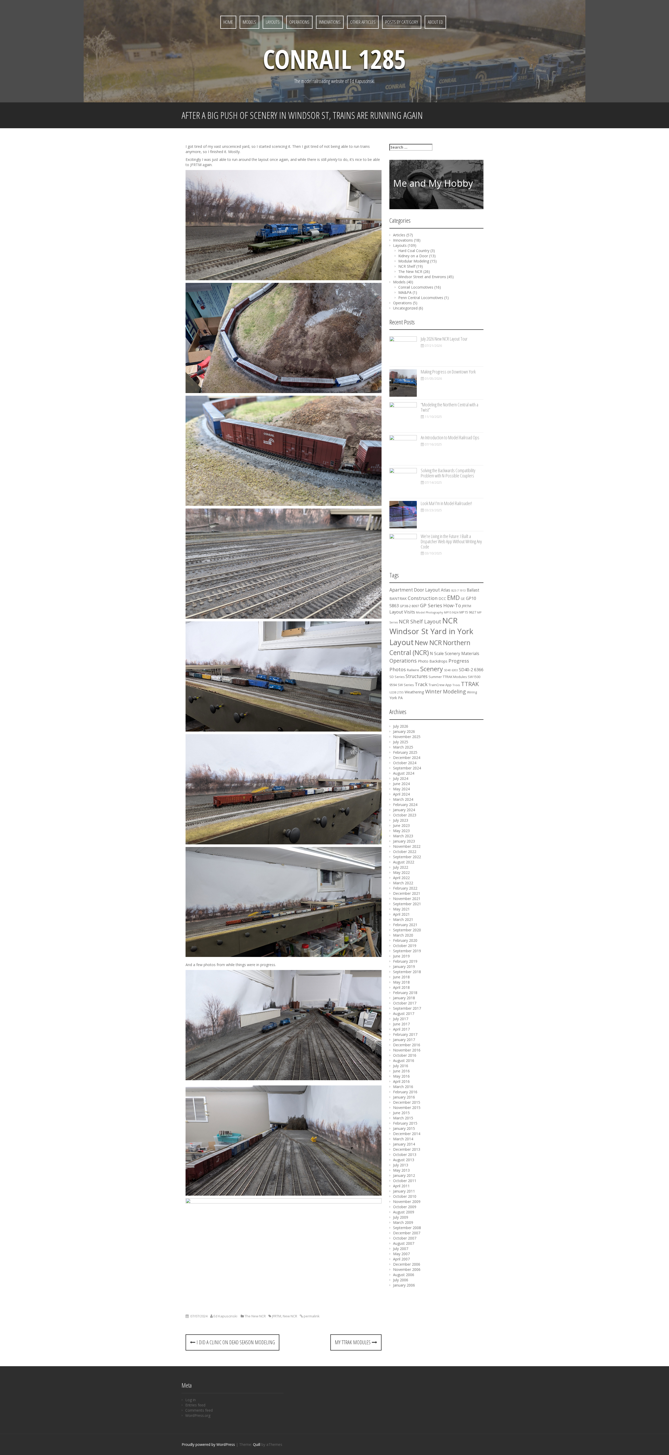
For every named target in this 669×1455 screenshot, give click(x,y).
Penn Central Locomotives (420, 297)
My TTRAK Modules (353, 1342)
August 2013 (403, 1159)
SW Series (406, 685)
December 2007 (406, 1232)
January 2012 (404, 1175)
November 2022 (406, 846)
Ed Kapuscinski (225, 1316)
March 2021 (403, 919)
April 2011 (401, 1185)
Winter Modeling (445, 691)
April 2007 (401, 1259)
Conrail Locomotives (415, 287)
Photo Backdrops (432, 661)
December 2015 (406, 1102)
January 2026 (404, 731)
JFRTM (276, 1316)
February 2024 (405, 804)
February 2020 (405, 940)
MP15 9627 (467, 612)
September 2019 (407, 950)
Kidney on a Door (413, 255)
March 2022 (403, 882)
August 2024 (403, 773)
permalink (311, 1316)
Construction (422, 598)
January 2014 (404, 1144)
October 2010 (404, 1196)
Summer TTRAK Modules (448, 677)
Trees (456, 685)
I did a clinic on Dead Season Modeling (235, 1342)
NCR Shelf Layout (420, 621)
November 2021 (406, 898)
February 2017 (405, 1034)
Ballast (473, 590)
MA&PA (405, 292)
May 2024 (401, 788)
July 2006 (400, 1279)
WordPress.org (197, 1415)
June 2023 (401, 825)
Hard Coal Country (413, 250)
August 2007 (403, 1243)
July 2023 (400, 820)
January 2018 (404, 997)
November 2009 (406, 1201)
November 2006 (406, 1269)
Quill (256, 1444)
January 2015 (404, 1128)
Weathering (414, 691)
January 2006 (404, 1285)
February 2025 (405, 752)
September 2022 (407, 856)
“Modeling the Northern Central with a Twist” (449, 407)
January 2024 (404, 809)
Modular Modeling (413, 261)
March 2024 (403, 799)
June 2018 (401, 976)
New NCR (290, 1316)
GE (463, 599)
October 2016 (404, 1055)
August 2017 (403, 1013)
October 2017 (404, 1003)
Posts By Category (401, 22)
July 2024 (400, 778)
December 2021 (406, 893)
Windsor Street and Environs (422, 276)
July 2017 (400, 1018)
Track (421, 684)
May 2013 (401, 1170)
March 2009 (403, 1222)
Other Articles (363, 22)
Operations (299, 22)
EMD (453, 597)
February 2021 (405, 924)
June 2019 (401, 956)
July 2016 (400, 1065)
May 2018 (401, 982)
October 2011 (404, 1180)
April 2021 (401, 914)
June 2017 (401, 1023)
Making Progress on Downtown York (448, 372)
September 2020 (407, 929)
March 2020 (403, 935)
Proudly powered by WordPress (208, 1444)
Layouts (273, 22)
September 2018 (407, 971)
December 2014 (406, 1133)
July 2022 (400, 867)
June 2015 (401, 1112)
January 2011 (404, 1191)
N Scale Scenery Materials (454, 653)
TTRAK (470, 684)
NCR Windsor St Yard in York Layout (431, 631)
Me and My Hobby (433, 183)
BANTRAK (398, 598)
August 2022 (403, 862)
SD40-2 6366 (471, 670)
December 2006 (406, 1264)
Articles (399, 234)
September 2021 (407, 903)
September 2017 (407, 1008)
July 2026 (400, 726)
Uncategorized (405, 308)
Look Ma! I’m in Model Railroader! (446, 503)
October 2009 (404, 1206)
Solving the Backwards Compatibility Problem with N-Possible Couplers (448, 473)
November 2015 (406, 1107)
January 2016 (404, 1097)
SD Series (397, 677)
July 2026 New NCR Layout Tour (444, 339)
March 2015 (403, 1117)
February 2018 (405, 992)
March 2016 (403, 1086)
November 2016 (406, 1050)
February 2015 (405, 1123)
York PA (396, 697)
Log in (190, 1399)
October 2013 (404, 1154)
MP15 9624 (451, 612)
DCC (442, 598)
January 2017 (404, 1039)
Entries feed (195, 1405)
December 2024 (406, 757)
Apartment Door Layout (414, 590)
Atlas (445, 590)
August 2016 (403, 1060)
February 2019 (405, 961)
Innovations (330, 22)
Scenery (431, 669)
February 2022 (405, 888)
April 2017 (401, 1029)
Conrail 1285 (334, 59)
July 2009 (400, 1217)
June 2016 (401, 1070)
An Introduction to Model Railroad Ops (450, 437)
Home (228, 22)
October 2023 (404, 815)
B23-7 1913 (458, 590)
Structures (417, 676)
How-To (452, 605)
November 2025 (406, 736)
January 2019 (404, 966)
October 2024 (404, 762)
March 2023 (403, 835)
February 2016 (405, 1091)
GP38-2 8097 (409, 606)
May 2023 (401, 830)
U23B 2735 (396, 692)
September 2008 (407, 1227)
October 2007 (404, 1238)
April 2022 (401, 877)
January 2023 (404, 841)
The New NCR (255, 1316)
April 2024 (401, 794)
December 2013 (406, 1149)
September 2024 (407, 768)
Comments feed (199, 1410)
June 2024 (401, 783)
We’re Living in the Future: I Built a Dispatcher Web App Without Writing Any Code (451, 541)
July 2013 (400, 1164)
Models (249, 22)
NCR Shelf (406, 266)
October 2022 (404, 851)
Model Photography (429, 612)
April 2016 (401, 1081)
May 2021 (401, 909)
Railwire (413, 670)
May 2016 (401, 1076)
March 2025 (403, 747)
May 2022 (401, 872)
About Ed (435, 22)
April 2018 (401, 987)
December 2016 (406, 1044)
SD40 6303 (451, 670)
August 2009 (403, 1211)
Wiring (472, 692)
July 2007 (400, 1248)
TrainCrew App (440, 685)
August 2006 (403, 1274)
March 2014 (403, 1138)
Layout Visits (402, 612)
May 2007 (401, 1253)
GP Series (431, 605)
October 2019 (404, 945)
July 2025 (400, 741)
